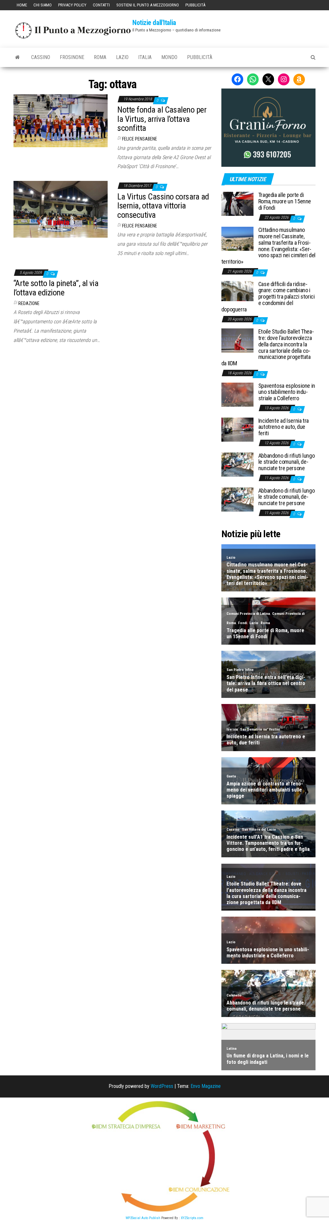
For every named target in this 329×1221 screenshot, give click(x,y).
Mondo (169, 57)
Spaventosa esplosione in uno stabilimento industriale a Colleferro (286, 392)
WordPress (162, 1086)
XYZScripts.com (192, 1218)
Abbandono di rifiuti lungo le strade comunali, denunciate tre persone (286, 462)
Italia (145, 57)
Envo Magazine (206, 1086)
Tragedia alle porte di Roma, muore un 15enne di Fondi (284, 201)
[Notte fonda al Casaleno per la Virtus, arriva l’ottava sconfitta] (60, 120)
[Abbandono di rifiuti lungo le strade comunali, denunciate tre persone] (237, 464)
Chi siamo (42, 5)
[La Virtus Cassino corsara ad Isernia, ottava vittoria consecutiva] (60, 209)
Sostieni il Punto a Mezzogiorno (147, 5)
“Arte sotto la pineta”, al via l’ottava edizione (55, 287)
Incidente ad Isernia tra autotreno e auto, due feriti (283, 427)
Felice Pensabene (139, 138)
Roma (100, 57)
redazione (29, 303)
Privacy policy (72, 5)
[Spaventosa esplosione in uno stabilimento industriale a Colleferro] (237, 394)
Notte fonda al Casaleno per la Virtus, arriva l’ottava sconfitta (161, 119)
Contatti (101, 5)
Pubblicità (195, 5)
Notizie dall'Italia (154, 23)
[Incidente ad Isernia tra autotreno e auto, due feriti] (237, 429)
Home (22, 5)
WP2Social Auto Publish (143, 1218)
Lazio (122, 57)
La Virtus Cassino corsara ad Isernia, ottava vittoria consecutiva (163, 206)
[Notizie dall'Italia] (17, 57)
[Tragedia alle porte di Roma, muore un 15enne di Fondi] (237, 203)
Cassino (40, 57)
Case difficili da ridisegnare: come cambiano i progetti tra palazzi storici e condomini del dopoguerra (268, 297)
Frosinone (72, 57)
